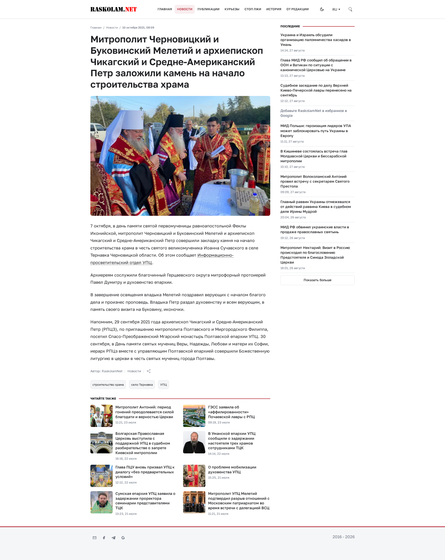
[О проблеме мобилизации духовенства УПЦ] (194, 476)
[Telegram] (113, 538)
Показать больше (317, 280)
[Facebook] (104, 538)
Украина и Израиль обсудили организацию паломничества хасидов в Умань (315, 40)
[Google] (123, 538)
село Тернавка (142, 384)
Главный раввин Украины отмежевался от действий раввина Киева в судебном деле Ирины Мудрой (315, 206)
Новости (184, 9)
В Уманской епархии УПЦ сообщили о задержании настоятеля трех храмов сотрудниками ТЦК (231, 440)
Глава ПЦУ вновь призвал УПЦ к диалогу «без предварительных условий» (145, 472)
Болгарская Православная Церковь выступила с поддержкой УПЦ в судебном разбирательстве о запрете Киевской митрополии (142, 443)
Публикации (208, 9)
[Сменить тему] (322, 9)
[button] (148, 371)
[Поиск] (351, 9)
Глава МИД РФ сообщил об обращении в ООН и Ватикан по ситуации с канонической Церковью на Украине (316, 65)
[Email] (94, 538)
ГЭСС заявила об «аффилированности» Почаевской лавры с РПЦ (231, 412)
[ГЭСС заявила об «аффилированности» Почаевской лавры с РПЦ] (194, 416)
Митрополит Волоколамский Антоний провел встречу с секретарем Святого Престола (315, 181)
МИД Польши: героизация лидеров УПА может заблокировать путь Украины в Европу (315, 130)
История (273, 9)
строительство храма (108, 384)
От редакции (297, 9)
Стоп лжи (253, 9)
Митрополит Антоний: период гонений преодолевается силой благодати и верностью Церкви (144, 412)
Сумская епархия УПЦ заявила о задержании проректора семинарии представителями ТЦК (145, 500)
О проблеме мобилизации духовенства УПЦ (232, 469)
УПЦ (163, 384)
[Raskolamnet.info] (119, 9)
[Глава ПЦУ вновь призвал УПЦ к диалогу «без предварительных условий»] (101, 476)
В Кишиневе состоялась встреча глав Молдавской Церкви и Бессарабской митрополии (313, 156)
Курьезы (232, 9)
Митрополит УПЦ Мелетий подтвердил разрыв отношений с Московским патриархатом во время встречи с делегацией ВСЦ (239, 500)
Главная (165, 9)
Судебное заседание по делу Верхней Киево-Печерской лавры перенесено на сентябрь (316, 90)
